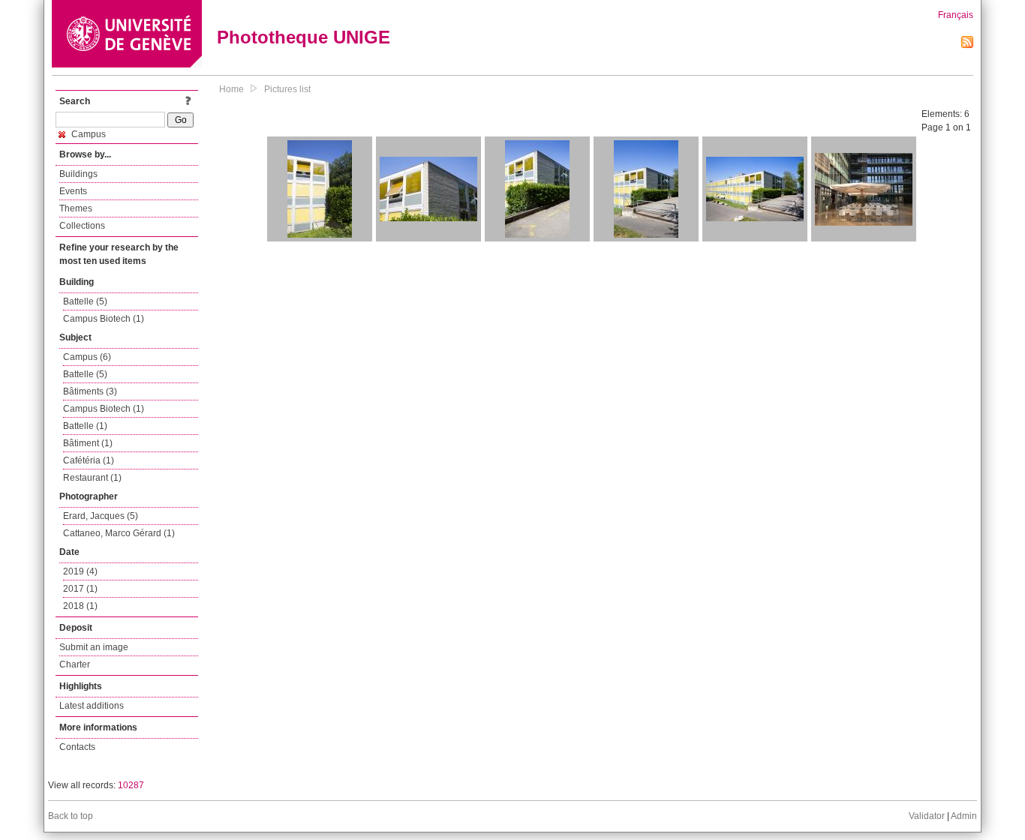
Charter (74, 664)
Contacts (77, 747)
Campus (87, 134)
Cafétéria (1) (88, 460)
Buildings (78, 174)
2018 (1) (80, 606)
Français (955, 15)
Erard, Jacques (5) (100, 516)
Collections (82, 225)
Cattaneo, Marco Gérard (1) (119, 533)
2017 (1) (80, 589)
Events (73, 191)
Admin (964, 816)
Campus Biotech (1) (103, 319)
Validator (927, 816)
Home (231, 89)
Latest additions (91, 705)
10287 (131, 785)
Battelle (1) (85, 426)
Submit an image (93, 647)
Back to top (70, 816)
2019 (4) (80, 571)
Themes (75, 208)
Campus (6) (87, 357)
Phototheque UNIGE (303, 37)
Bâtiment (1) (88, 443)
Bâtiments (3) (90, 391)
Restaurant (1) (92, 477)
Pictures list (287, 89)
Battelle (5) (85, 301)
